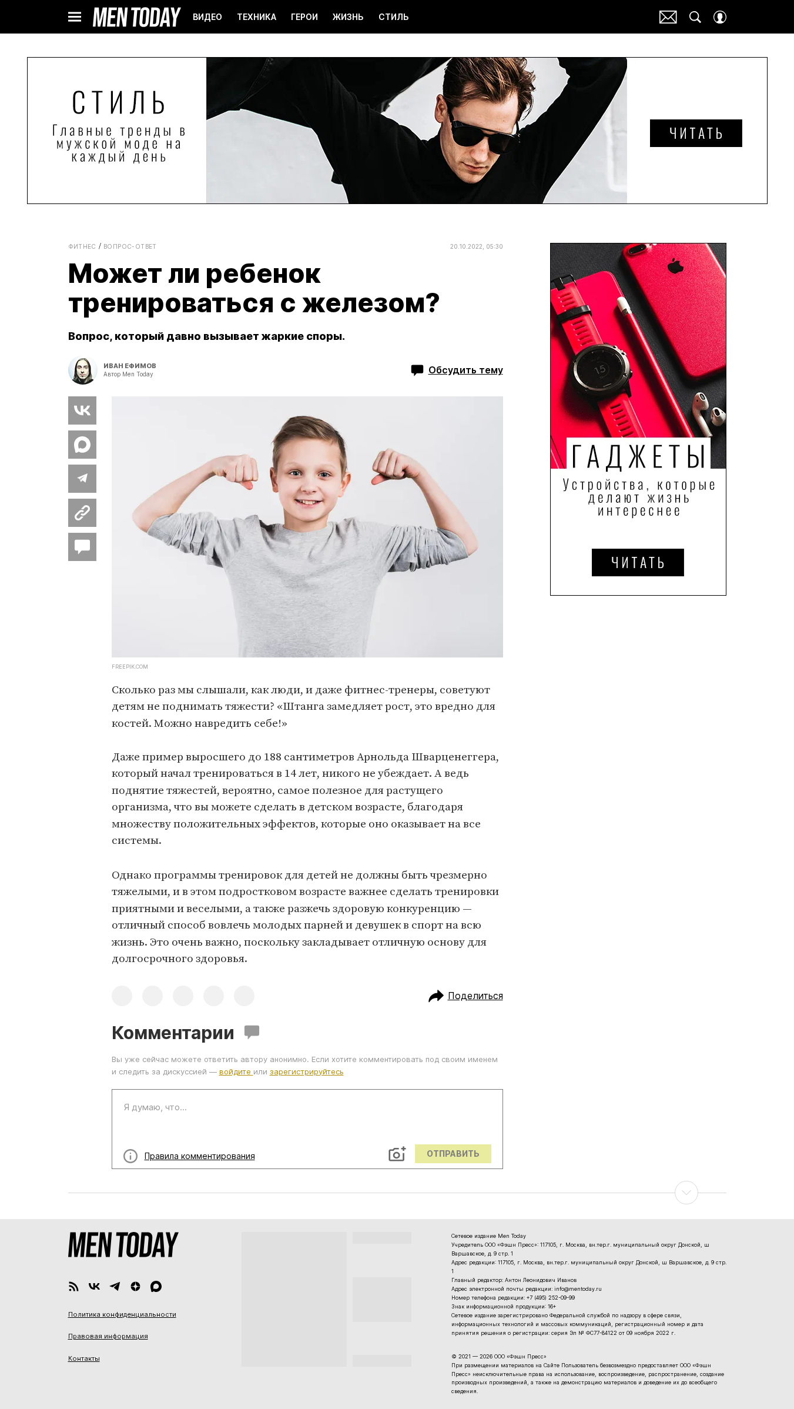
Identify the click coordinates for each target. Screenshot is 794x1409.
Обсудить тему (465, 370)
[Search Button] (695, 17)
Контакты (84, 1358)
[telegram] (114, 1286)
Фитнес (82, 246)
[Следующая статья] (397, 1192)
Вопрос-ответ (130, 246)
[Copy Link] (82, 513)
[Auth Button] (719, 17)
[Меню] (74, 17)
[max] (156, 1286)
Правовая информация (108, 1336)
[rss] (73, 1286)
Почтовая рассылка (668, 17)
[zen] (135, 1286)
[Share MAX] (82, 444)
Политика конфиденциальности (122, 1314)
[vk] (94, 1286)
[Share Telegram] (82, 479)
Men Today (137, 17)
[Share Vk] (82, 410)
